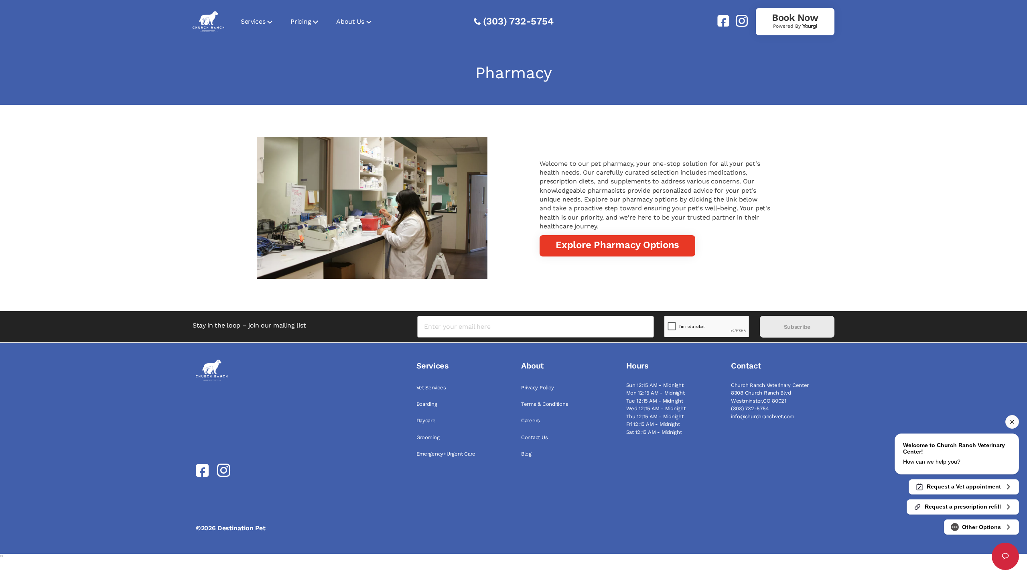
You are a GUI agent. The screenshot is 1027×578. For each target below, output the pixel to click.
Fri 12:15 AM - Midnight (653, 424)
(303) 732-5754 (518, 21)
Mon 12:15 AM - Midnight (655, 393)
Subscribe (797, 327)
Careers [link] (530, 420)
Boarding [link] (426, 404)
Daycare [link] (426, 420)
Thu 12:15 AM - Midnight (655, 416)
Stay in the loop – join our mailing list (249, 325)
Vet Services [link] (431, 388)
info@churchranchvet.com (762, 416)
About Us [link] (350, 21)
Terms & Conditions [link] (544, 404)
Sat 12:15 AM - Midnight (654, 432)
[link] (720, 21)
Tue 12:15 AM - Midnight (654, 401)
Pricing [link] (300, 21)
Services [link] (253, 21)
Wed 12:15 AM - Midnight (656, 408)
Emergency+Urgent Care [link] (446, 454)
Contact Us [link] (534, 437)
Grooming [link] (428, 437)
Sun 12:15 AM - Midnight (655, 385)
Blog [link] (526, 454)
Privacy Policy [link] (537, 388)
